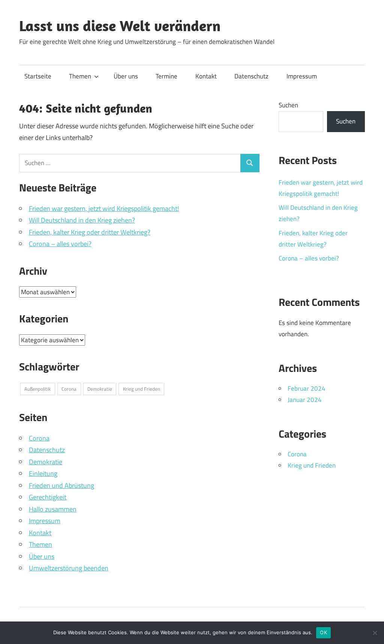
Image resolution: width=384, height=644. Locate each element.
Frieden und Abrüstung (61, 485)
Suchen (288, 105)
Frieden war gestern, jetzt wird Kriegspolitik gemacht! (104, 208)
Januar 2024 (305, 400)
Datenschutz (251, 76)
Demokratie (99, 389)
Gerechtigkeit (47, 497)
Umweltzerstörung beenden (68, 568)
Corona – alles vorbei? (60, 244)
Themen (80, 76)
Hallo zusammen (52, 509)
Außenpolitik (37, 389)
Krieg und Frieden (141, 389)
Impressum (301, 76)
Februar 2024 (307, 388)
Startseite (37, 76)
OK (323, 632)
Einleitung (43, 473)
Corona (69, 389)
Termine (166, 76)
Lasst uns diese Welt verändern (119, 25)
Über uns (126, 76)
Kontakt (206, 76)
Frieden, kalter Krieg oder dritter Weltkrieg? (89, 232)
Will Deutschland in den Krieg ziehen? (82, 220)
